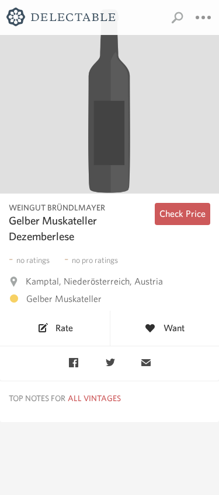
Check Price (182, 213)
